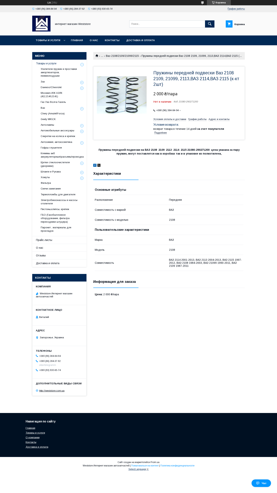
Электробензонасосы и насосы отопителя (59, 202)
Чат (264, 483)
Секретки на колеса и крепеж (58, 136)
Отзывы (41, 255)
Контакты (112, 40)
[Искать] (209, 24)
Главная (77, 40)
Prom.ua (155, 462)
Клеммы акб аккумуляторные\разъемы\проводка (62, 155)
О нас (94, 40)
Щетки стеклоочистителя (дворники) (55, 164)
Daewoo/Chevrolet (51, 87)
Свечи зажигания (51, 188)
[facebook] (94, 165)
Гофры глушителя (51, 147)
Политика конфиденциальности (177, 465)
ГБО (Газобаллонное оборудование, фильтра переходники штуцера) (55, 218)
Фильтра (46, 183)
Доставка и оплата (140, 40)
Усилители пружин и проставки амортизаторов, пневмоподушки (59, 72)
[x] (98, 165)
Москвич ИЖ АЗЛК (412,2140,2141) (51, 95)
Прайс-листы (44, 240)
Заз (43, 81)
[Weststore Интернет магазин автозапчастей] (41, 30)
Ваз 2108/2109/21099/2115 (122, 55)
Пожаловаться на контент (145, 465)
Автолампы (47, 124)
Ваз (43, 107)
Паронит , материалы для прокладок (56, 229)
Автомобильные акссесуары (57, 130)
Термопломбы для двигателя (58, 194)
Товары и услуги (48, 40)
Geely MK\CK (48, 119)
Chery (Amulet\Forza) (53, 113)
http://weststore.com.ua (51, 390)
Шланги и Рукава (51, 171)
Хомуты (45, 177)
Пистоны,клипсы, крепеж (55, 209)
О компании (33, 437)
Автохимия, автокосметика (56, 142)
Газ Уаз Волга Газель (53, 102)
